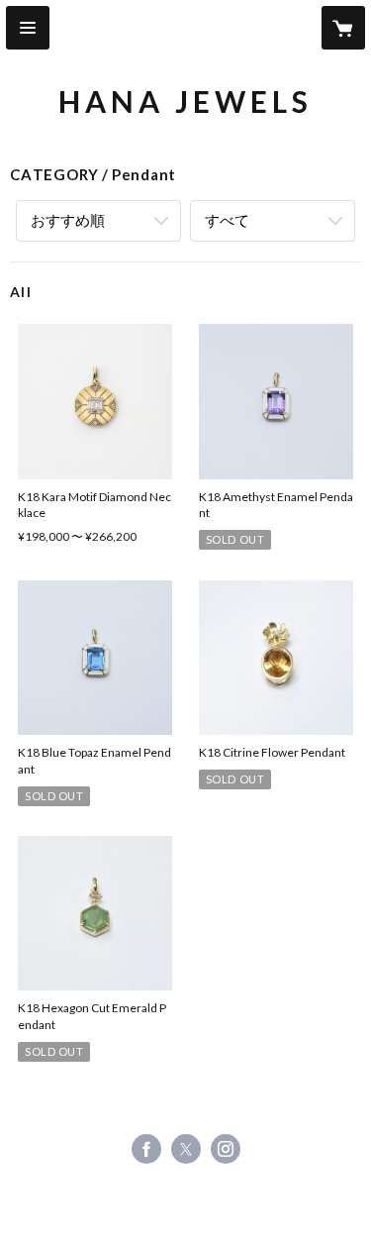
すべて (227, 220)
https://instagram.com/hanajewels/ (225, 1149)
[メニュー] (27, 28)
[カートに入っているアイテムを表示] (343, 28)
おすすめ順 (68, 220)
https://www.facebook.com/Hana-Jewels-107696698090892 (146, 1149)
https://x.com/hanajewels (186, 1149)
